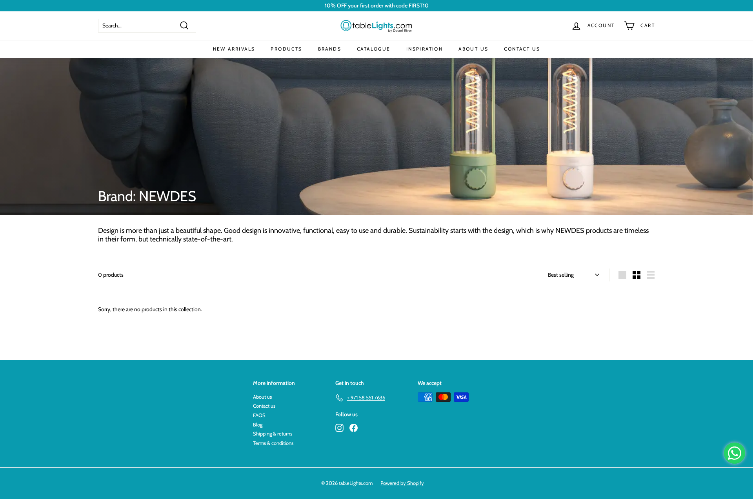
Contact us (264, 406)
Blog (257, 424)
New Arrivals (234, 49)
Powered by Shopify (402, 483)
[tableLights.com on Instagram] (339, 428)
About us (262, 397)
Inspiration (424, 49)
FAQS (259, 415)
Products (286, 49)
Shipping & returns (272, 433)
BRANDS (329, 49)
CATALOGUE (374, 49)
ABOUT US (473, 49)
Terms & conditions (273, 443)
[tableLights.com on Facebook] (353, 428)
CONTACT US (522, 49)
